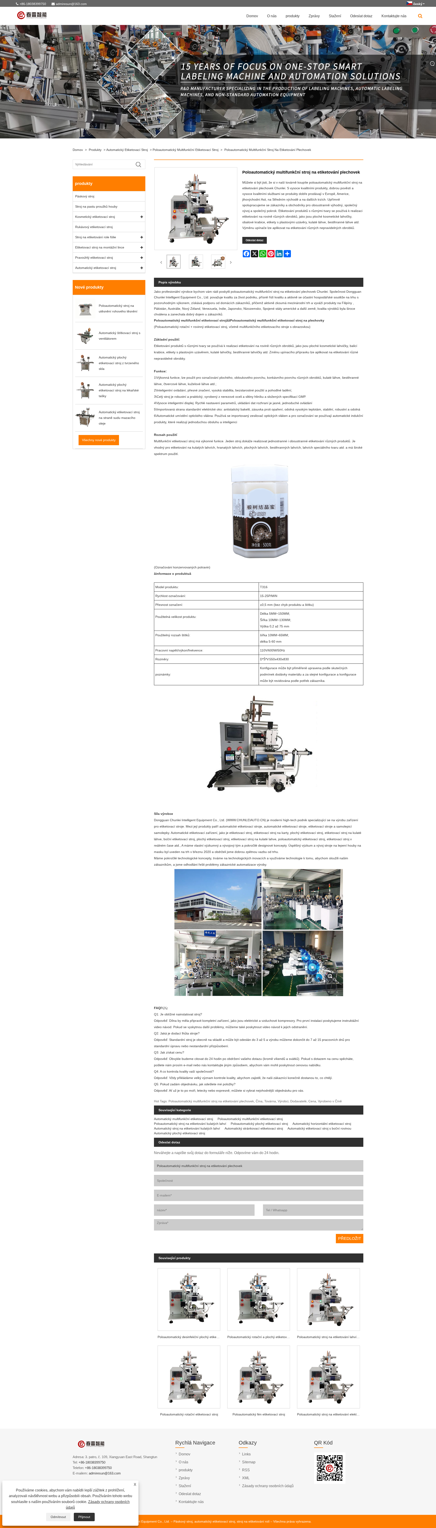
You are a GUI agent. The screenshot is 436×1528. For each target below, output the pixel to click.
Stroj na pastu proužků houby (96, 206)
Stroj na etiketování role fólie (95, 237)
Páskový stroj (84, 196)
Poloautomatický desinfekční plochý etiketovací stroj (191, 1337)
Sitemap (248, 1462)
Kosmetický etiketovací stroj (95, 217)
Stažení (335, 16)
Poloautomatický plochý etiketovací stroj (259, 1123)
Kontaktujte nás (394, 16)
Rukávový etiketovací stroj (94, 227)
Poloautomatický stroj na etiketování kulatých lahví (190, 1123)
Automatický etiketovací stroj (127, 150)
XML (246, 1478)
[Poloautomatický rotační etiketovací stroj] (189, 1375)
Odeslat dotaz (361, 16)
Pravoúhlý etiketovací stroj (94, 257)
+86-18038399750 (33, 4)
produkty (293, 16)
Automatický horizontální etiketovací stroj (321, 1123)
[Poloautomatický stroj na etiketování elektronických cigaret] (328, 1375)
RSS (246, 1470)
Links (246, 1454)
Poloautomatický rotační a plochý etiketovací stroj (260, 1337)
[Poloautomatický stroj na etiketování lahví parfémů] (328, 1298)
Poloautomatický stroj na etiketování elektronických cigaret (330, 1414)
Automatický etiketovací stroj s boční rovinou (319, 1128)
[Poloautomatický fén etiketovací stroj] (259, 1375)
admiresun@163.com (71, 4)
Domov (252, 16)
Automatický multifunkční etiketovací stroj (183, 1119)
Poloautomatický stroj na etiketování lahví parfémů (330, 1337)
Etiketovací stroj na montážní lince (99, 247)
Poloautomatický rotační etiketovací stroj (189, 1414)
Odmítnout (58, 1517)
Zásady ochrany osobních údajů (268, 1486)
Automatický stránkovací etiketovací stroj (254, 1128)
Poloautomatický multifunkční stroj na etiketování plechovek (267, 150)
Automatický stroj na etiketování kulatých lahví (187, 1128)
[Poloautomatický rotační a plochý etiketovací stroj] (259, 1298)
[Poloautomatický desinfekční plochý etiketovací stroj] (189, 1298)
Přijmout (84, 1517)
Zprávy (314, 16)
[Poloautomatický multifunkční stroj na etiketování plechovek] (173, 262)
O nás (272, 16)
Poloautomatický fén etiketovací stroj (259, 1414)
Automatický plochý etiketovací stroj (179, 1133)
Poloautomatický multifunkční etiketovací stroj (185, 150)
